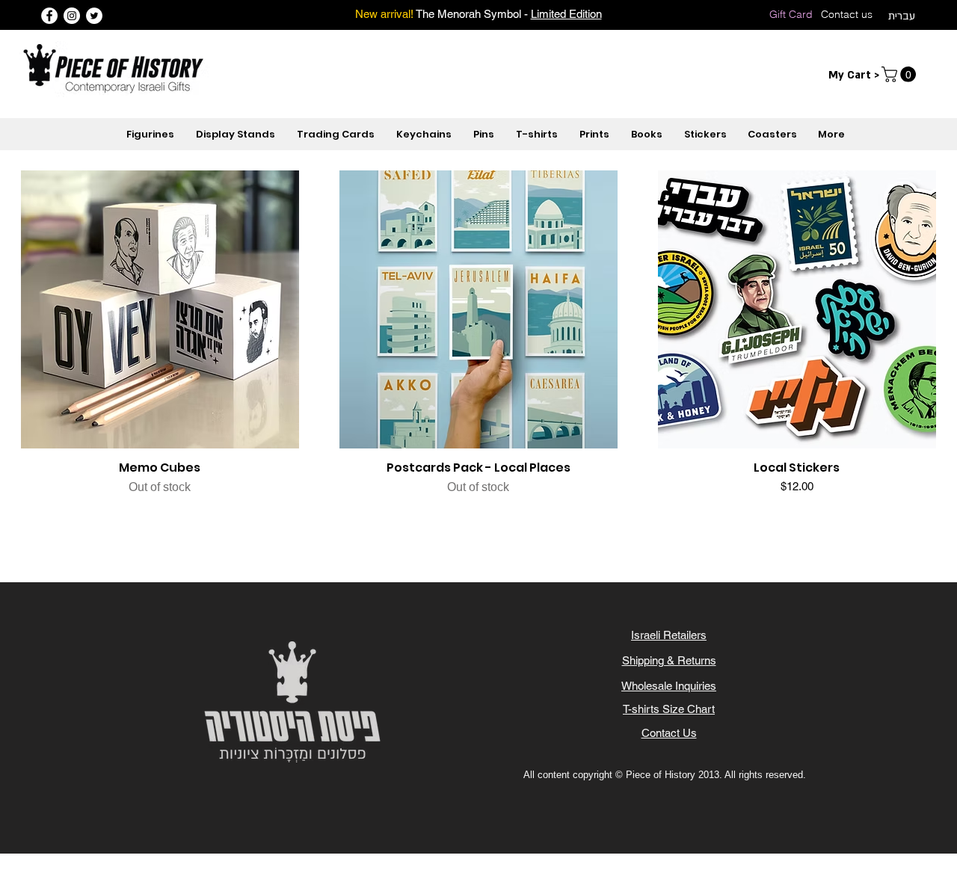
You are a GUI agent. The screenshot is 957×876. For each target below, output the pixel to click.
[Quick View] (160, 309)
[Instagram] (72, 15)
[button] (900, 74)
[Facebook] (49, 15)
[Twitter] (94, 15)
